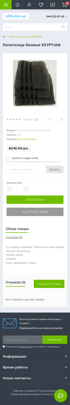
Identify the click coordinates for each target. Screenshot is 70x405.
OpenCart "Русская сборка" (42, 390)
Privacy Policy (26, 346)
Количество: (14, 183)
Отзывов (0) (14, 237)
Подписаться (55, 339)
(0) (36, 119)
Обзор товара (17, 228)
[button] (29, 4)
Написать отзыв (49, 284)
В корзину (35, 199)
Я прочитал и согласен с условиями (33, 346)
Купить (55, 169)
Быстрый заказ (35, 211)
